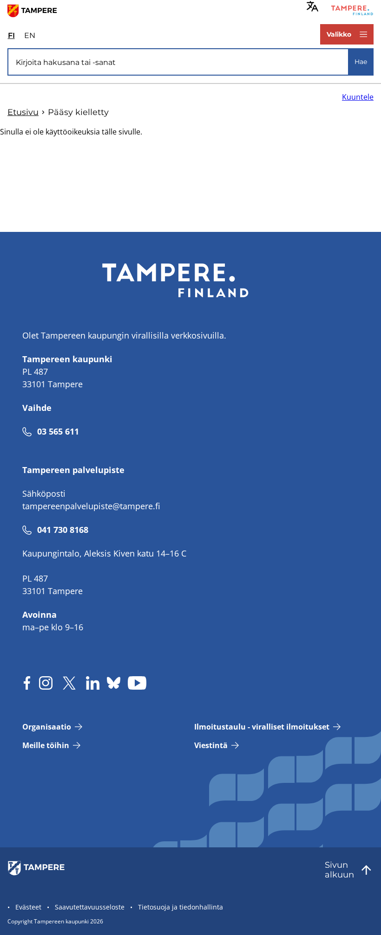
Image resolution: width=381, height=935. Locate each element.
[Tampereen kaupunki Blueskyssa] (113, 683)
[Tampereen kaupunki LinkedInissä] (92, 683)
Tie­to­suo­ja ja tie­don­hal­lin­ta (180, 907)
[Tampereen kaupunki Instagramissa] (45, 683)
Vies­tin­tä (211, 745)
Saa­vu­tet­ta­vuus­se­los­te (90, 907)
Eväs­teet (28, 907)
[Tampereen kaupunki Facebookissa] (27, 683)
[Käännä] (312, 6)
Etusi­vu (23, 112)
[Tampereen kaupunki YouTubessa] (137, 683)
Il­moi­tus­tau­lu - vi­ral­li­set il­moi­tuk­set (261, 727)
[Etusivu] (36, 10)
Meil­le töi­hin (45, 745)
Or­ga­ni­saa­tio (46, 727)
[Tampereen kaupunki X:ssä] (69, 683)
